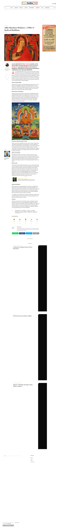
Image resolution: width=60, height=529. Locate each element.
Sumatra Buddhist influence (24, 212)
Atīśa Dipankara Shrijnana (18, 210)
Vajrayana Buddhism (34, 212)
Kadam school (21, 211)
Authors (32, 457)
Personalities (6, 25)
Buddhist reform (17, 211)
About (31, 460)
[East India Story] (30, 3)
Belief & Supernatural (16, 245)
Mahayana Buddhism (30, 211)
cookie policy (9, 523)
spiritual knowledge (17, 212)
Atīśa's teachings (33, 210)
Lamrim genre (25, 211)
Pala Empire (19, 85)
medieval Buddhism (35, 211)
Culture (20, 245)
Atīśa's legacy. (28, 210)
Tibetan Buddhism (30, 212)
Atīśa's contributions (24, 210)
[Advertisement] (30, 15)
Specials (14, 314)
